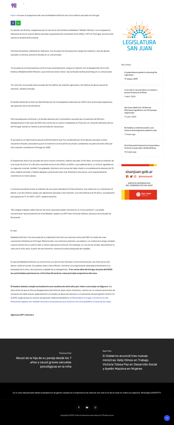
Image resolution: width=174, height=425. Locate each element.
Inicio (13, 15)
